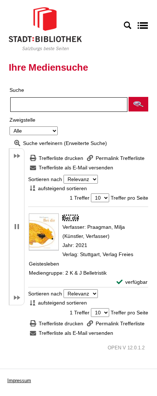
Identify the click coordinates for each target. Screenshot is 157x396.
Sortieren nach (45, 179)
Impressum (19, 380)
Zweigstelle (22, 120)
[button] (138, 104)
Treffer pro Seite (129, 198)
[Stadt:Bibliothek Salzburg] (45, 29)
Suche (16, 90)
